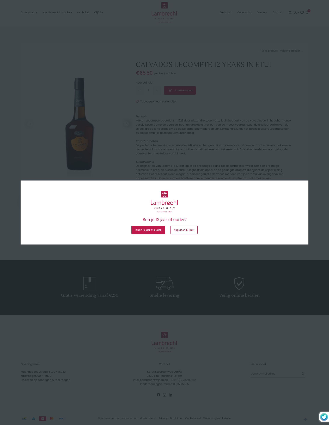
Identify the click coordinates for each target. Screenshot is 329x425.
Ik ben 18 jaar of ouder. (148, 230)
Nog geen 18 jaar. (184, 230)
